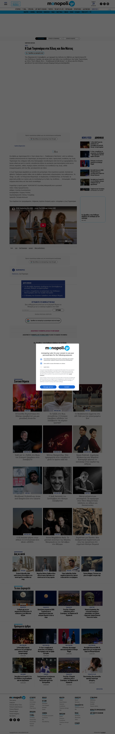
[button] (57, 367)
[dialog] (57, 367)
